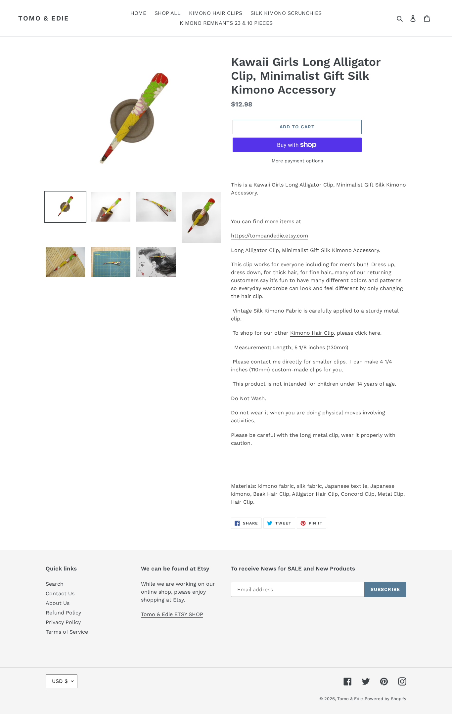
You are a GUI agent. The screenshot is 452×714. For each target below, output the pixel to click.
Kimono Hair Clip (312, 333)
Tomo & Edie (43, 18)
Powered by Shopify (385, 698)
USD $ (60, 681)
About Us (57, 603)
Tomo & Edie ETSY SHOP (172, 614)
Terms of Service (67, 632)
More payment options (297, 160)
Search (55, 584)
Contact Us (60, 593)
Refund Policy (63, 612)
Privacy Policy (63, 622)
